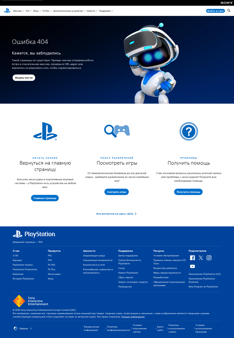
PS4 (50, 260)
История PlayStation (23, 278)
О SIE (15, 255)
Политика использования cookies (176, 328)
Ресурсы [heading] (158, 250)
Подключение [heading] (197, 250)
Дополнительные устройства (68, 11)
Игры (36, 11)
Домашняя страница (24, 242)
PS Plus (46, 11)
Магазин (17, 11)
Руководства (125, 286)
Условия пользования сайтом (140, 328)
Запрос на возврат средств (133, 282)
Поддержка (105, 11)
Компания (18, 274)
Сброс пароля (125, 277)
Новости (91, 11)
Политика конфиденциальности (118, 328)
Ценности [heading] (89, 250)
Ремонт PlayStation (128, 272)
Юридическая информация (91, 328)
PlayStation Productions (25, 269)
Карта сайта (160, 328)
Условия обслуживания (166, 255)
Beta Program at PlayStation (203, 286)
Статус (121, 268)
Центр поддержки (128, 255)
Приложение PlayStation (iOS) (204, 274)
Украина (23, 328)
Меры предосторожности (167, 272)
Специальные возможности (98, 260)
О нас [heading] (16, 250)
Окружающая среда (94, 255)
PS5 (27, 11)
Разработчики (161, 277)
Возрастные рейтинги (165, 268)
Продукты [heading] (54, 250)
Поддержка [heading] (125, 250)
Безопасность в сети (94, 264)
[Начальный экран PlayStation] (7, 11)
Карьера (17, 260)
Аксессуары (54, 274)
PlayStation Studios (23, 264)
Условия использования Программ (203, 328)
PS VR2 (51, 264)
